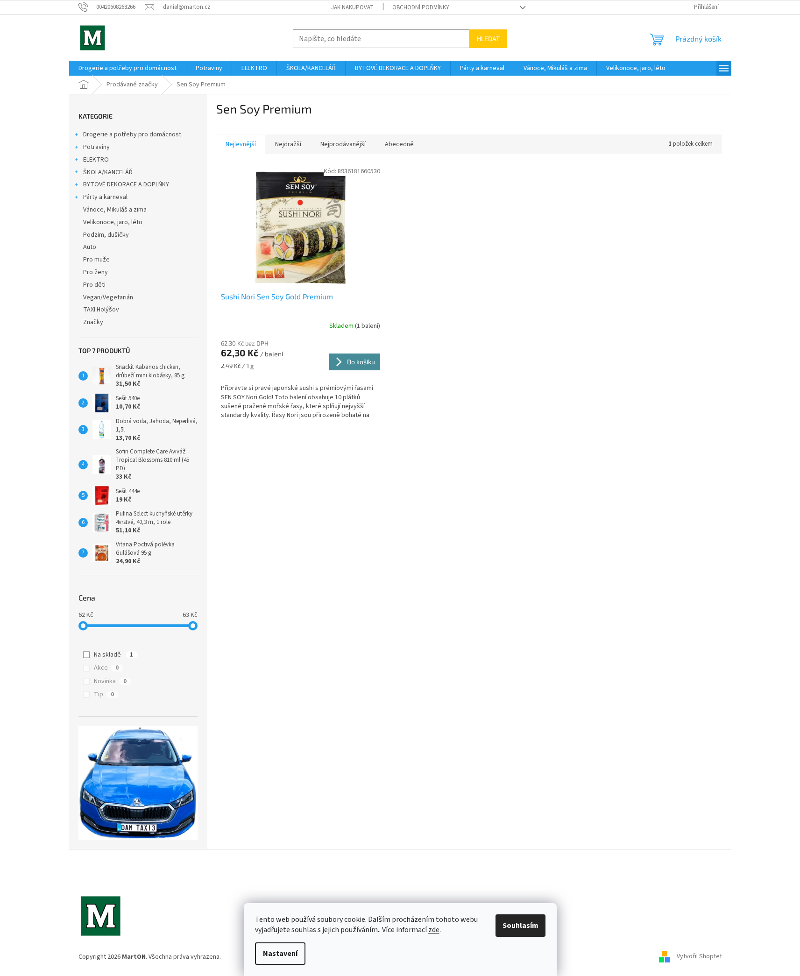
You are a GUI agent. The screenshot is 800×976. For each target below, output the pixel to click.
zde (433, 930)
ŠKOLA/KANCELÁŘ (108, 172)
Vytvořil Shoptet (699, 957)
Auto (89, 247)
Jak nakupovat (352, 7)
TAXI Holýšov (101, 309)
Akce (106, 667)
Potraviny (96, 147)
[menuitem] (127, 68)
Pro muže (96, 259)
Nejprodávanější (343, 144)
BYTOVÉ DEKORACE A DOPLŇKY (126, 184)
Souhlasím (520, 925)
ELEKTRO (96, 159)
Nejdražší (288, 144)
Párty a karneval (105, 197)
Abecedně (399, 144)
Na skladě (113, 654)
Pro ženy (95, 272)
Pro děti (94, 285)
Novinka (110, 681)
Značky (93, 322)
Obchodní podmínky (420, 7)
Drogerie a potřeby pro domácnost (132, 134)
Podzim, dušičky (106, 235)
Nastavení (280, 953)
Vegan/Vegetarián (108, 297)
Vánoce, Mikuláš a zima (115, 209)
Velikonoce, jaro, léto (112, 222)
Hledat (488, 38)
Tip (104, 694)
